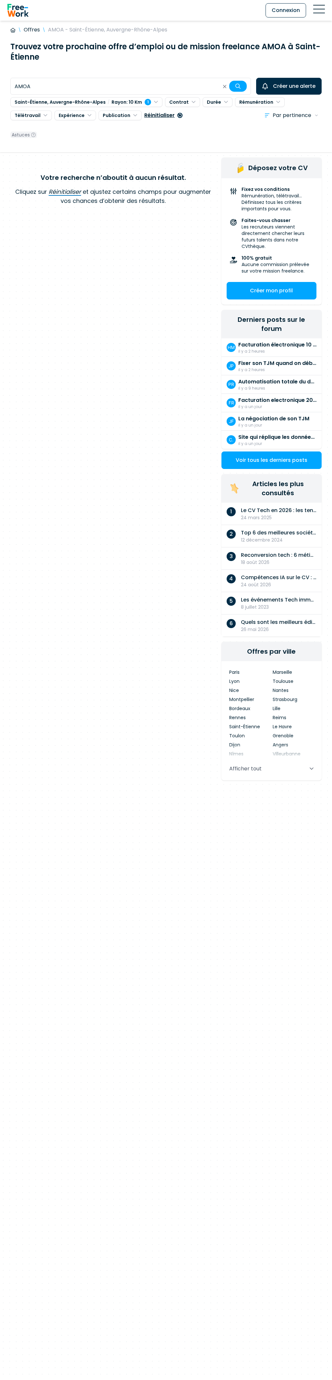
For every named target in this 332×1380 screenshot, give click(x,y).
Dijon (234, 745)
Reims (279, 717)
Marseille (282, 672)
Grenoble (283, 735)
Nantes (281, 690)
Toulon (237, 735)
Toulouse (283, 681)
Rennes (237, 717)
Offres (32, 29)
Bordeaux (239, 708)
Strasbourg (285, 699)
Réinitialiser (159, 115)
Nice (234, 690)
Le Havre (282, 726)
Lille (276, 708)
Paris (234, 672)
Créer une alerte (294, 86)
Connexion (286, 10)
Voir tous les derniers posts (271, 460)
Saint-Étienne (244, 726)
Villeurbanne (287, 754)
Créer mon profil (271, 290)
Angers (280, 745)
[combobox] (130, 86)
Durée (214, 102)
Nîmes (236, 754)
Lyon (234, 681)
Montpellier (241, 699)
